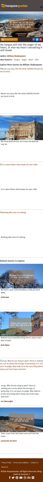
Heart (30, 60)
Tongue (17, 60)
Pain (37, 60)
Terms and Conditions (21, 463)
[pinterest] (17, 477)
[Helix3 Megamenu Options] (41, 7)
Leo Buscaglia (7, 401)
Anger (24, 60)
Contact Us (34, 463)
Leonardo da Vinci (9, 441)
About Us (4, 467)
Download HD (11, 39)
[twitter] (13, 477)
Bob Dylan (5, 345)
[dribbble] (25, 477)
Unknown (5, 297)
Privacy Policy (6, 463)
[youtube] (20, 477)
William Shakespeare (16, 56)
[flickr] (33, 477)
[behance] (29, 477)
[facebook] (10, 477)
